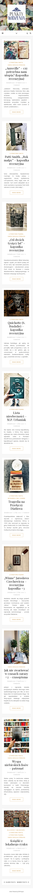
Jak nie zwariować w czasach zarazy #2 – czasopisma (16, 673)
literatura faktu (16, 153)
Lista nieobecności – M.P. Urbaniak (16, 416)
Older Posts (10, 882)
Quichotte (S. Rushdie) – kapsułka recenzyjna (16, 328)
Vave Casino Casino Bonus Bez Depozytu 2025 (15, 13)
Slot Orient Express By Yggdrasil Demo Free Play (15, 6)
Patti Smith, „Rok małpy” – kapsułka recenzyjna (16, 160)
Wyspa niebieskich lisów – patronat (16, 764)
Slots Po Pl (3, 46)
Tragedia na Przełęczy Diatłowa (16, 505)
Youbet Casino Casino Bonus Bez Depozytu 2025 (15, 71)
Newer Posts (22, 882)
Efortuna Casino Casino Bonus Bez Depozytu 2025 (16, 80)
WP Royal (20, 891)
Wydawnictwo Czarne (16, 498)
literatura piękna (16, 234)
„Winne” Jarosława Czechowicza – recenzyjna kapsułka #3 (16, 583)
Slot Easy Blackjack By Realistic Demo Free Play (15, 20)
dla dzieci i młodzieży (16, 830)
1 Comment (25, 512)
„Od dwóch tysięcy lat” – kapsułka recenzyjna (16, 245)
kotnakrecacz (11, 168)
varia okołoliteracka (16, 236)
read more (16, 112)
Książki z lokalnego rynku (17, 842)
